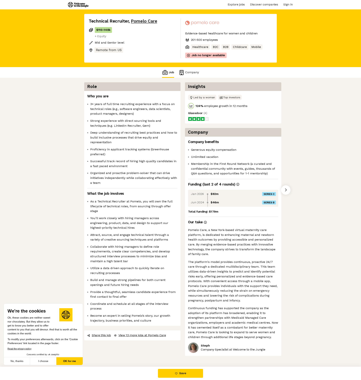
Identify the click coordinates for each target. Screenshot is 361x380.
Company (192, 72)
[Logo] (78, 4)
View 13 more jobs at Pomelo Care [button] (142, 335)
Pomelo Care (144, 21)
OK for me (69, 361)
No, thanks (17, 361)
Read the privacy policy (19, 348)
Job (171, 72)
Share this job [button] (101, 335)
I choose (43, 361)
